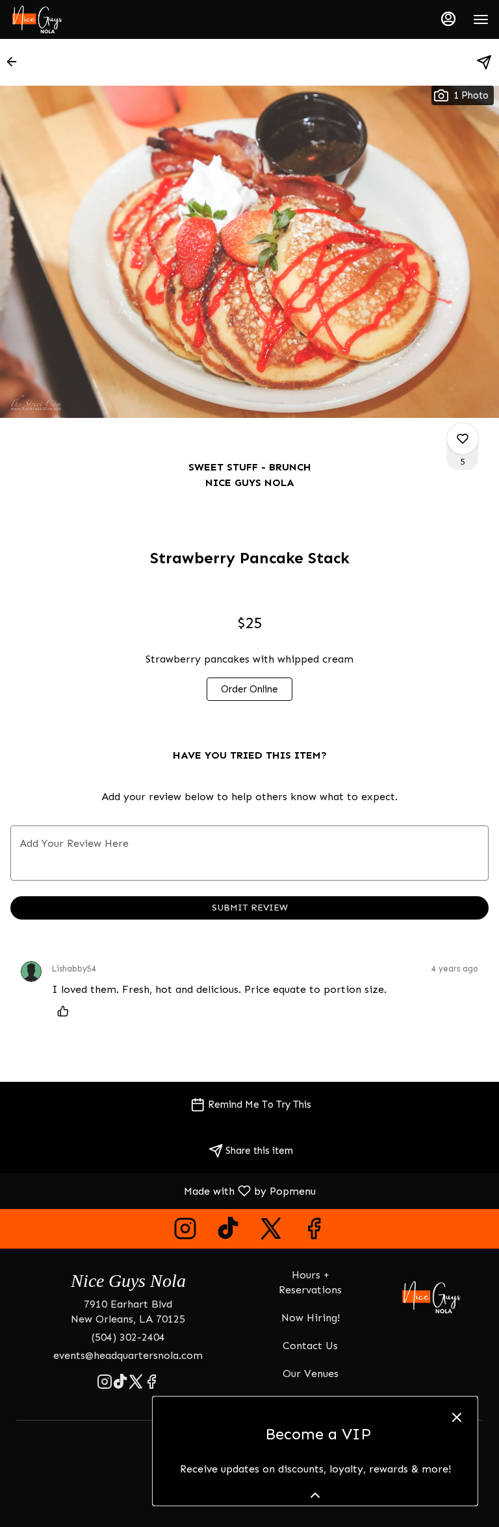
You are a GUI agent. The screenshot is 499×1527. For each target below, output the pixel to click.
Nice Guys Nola (431, 1297)
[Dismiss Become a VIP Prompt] (456, 1417)
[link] (249, 689)
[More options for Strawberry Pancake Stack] (462, 438)
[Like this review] (66, 1011)
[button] (15, 61)
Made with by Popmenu (163, 1190)
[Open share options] (484, 62)
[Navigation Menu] (481, 19)
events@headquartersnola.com (128, 1355)
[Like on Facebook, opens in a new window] (314, 1232)
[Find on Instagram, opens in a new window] (185, 1232)
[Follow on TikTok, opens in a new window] (228, 1232)
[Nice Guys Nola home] (68, 19)
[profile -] (448, 19)
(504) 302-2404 (128, 1337)
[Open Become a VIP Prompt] (315, 1495)
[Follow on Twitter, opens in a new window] (271, 1232)
